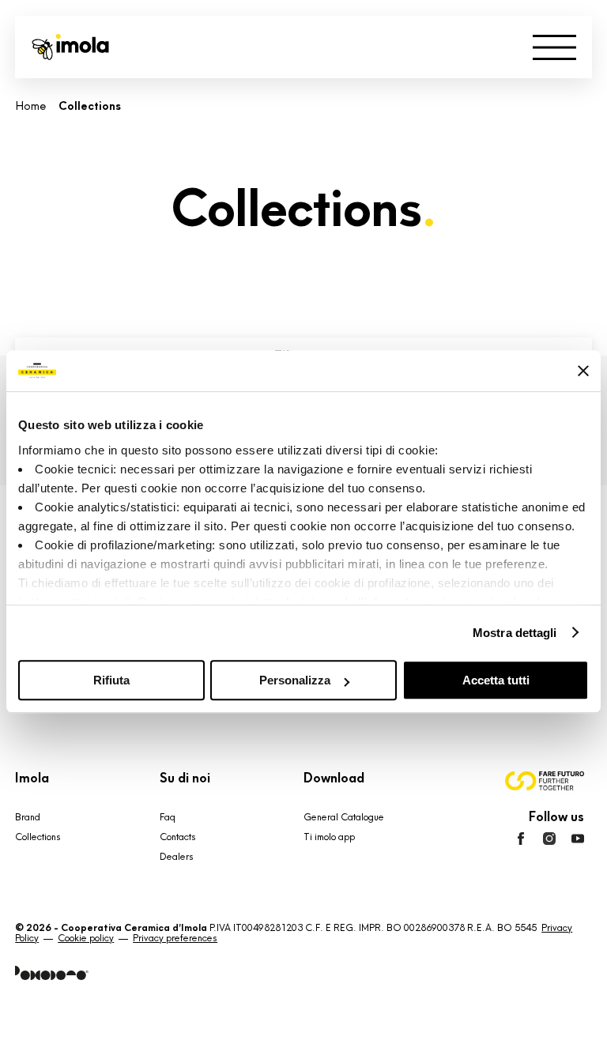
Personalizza (294, 680)
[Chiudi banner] (583, 370)
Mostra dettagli (515, 632)
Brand (27, 817)
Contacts (178, 836)
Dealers (177, 856)
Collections (38, 836)
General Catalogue (344, 817)
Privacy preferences (175, 938)
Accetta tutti (496, 680)
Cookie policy (86, 938)
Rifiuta (111, 680)
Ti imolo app (329, 836)
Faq (167, 817)
